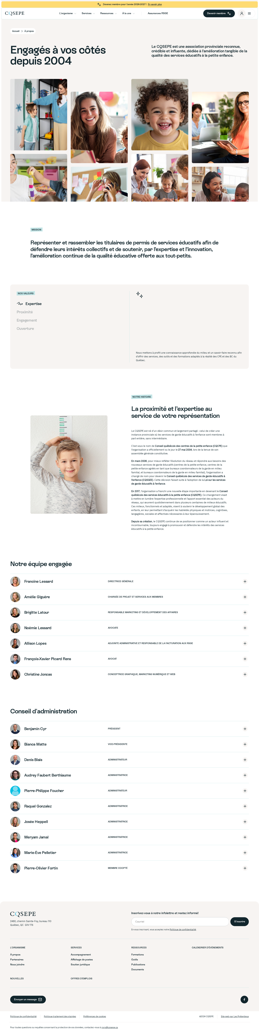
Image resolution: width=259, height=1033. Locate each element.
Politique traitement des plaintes (60, 1016)
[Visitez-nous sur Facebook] (244, 999)
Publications (138, 964)
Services (86, 13)
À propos (15, 954)
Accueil (15, 31)
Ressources (106, 13)
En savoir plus (155, 4)
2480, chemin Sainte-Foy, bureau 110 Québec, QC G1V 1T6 (31, 923)
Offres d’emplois (81, 978)
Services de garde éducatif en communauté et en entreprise (248, 64)
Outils (134, 959)
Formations (137, 954)
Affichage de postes (82, 959)
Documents (137, 969)
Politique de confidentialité (183, 929)
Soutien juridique (80, 964)
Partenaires (16, 959)
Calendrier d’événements (207, 947)
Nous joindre (17, 964)
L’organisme (66, 13)
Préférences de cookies (94, 1016)
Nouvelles (17, 978)
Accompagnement (81, 954)
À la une (126, 13)
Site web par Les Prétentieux (235, 1016)
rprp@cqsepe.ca (109, 1027)
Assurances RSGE (158, 13)
